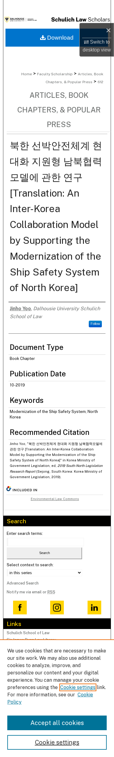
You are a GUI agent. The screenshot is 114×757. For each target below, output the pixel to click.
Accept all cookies (57, 723)
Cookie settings (77, 687)
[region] (57, 698)
